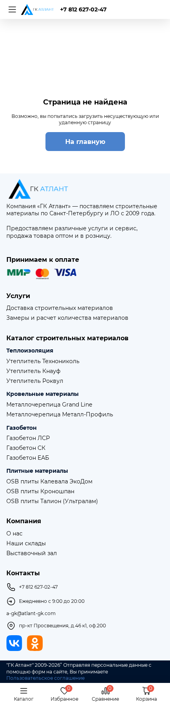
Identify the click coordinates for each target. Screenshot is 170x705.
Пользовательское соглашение (45, 678)
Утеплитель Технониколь (42, 361)
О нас (14, 533)
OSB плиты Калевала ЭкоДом (49, 481)
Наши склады (26, 543)
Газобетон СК (25, 448)
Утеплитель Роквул (34, 381)
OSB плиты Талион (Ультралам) (52, 501)
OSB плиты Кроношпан (40, 491)
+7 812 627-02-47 (83, 9)
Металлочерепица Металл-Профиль (59, 414)
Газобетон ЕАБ (27, 458)
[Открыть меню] (11, 9)
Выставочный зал (31, 553)
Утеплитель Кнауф (33, 371)
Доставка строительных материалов (59, 308)
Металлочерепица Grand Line (49, 404)
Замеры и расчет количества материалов (67, 318)
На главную (85, 141)
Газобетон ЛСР (28, 438)
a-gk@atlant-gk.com (31, 613)
